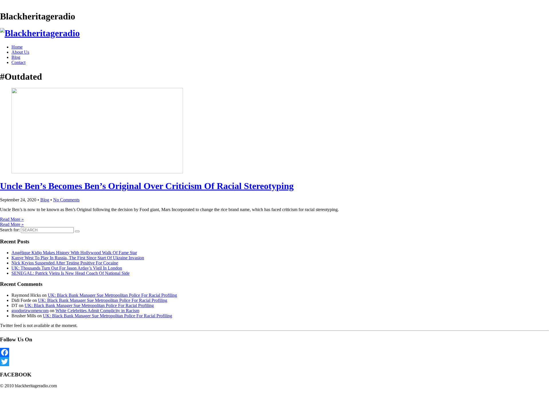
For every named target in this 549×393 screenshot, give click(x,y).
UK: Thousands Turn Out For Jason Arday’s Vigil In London (66, 268)
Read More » (12, 219)
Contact (18, 62)
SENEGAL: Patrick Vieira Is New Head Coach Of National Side (70, 273)
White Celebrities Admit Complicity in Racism (97, 310)
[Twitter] (274, 361)
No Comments (66, 199)
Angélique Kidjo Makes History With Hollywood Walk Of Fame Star (74, 252)
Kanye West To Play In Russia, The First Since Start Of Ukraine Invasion (77, 257)
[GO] (77, 231)
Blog (15, 57)
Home (17, 47)
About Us (20, 52)
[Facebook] (274, 352)
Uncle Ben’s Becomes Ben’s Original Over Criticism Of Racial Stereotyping (147, 186)
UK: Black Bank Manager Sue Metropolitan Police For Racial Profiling (112, 295)
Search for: (10, 229)
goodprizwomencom (30, 310)
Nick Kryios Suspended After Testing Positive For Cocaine (64, 262)
